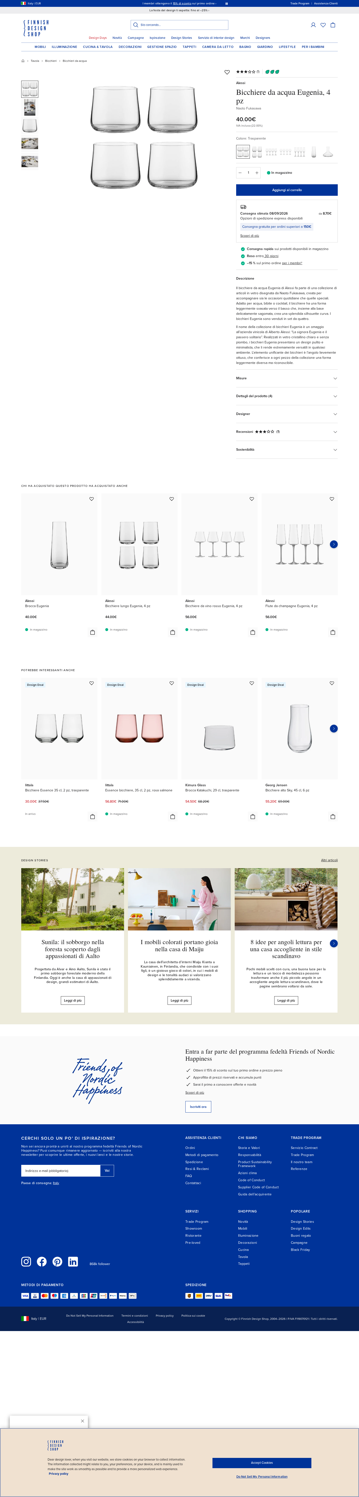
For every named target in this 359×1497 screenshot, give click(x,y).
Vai (107, 1171)
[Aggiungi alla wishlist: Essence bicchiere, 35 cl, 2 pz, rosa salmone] (172, 683)
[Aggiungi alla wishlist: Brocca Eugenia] (92, 499)
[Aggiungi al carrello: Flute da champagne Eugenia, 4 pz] (333, 632)
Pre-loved (193, 1243)
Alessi (240, 83)
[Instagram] (26, 1262)
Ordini (190, 1148)
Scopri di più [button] (249, 236)
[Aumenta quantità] (257, 172)
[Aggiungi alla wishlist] (227, 72)
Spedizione (194, 1162)
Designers (263, 38)
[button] (313, 25)
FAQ (188, 1176)
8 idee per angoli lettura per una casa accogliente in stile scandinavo (286, 949)
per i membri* (292, 263)
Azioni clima (247, 1173)
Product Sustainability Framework (255, 1164)
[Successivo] (334, 943)
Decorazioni (130, 47)
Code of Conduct (251, 1180)
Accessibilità (135, 1322)
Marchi (245, 38)
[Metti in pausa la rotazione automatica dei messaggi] (226, 3)
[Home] (23, 61)
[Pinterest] (57, 1262)
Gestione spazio (162, 47)
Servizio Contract (304, 1148)
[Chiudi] (82, 1421)
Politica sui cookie (193, 1315)
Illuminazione (64, 47)
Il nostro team (301, 1162)
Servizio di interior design (216, 38)
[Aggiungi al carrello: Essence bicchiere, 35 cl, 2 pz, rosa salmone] (173, 816)
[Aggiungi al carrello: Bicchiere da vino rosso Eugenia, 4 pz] (253, 632)
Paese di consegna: (36, 1183)
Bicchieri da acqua (75, 61)
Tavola (35, 61)
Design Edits (301, 1228)
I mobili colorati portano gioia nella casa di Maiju (179, 945)
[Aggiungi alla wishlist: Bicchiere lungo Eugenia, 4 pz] (172, 499)
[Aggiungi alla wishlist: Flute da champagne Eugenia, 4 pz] (332, 499)
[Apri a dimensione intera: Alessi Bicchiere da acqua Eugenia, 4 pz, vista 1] (144, 137)
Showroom (193, 1228)
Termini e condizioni (134, 1315)
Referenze (299, 1169)
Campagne (136, 38)
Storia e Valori (249, 1148)
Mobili (40, 47)
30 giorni (271, 256)
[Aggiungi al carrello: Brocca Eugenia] (92, 632)
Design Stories (181, 38)
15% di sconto (182, 3)
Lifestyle (287, 47)
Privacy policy (165, 1315)
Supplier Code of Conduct (258, 1187)
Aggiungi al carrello (287, 190)
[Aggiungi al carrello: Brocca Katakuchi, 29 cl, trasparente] (253, 816)
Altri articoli (329, 860)
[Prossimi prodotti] (334, 544)
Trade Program (302, 1155)
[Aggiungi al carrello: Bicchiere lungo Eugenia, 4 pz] (173, 632)
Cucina (243, 1250)
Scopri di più (194, 1093)
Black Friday (300, 1250)
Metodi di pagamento (201, 1155)
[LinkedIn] (73, 1262)
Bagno (245, 47)
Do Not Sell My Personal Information (90, 1315)
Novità (117, 38)
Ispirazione (157, 38)
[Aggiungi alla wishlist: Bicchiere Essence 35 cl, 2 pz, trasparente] (92, 683)
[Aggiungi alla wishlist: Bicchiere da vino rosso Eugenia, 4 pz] (252, 499)
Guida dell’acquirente (255, 1194)
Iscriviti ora (198, 1107)
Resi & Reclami (197, 1169)
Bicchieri (51, 61)
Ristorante (193, 1236)
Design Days (98, 38)
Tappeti (189, 47)
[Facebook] (42, 1262)
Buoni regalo (301, 1236)
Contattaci (193, 1183)
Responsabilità (249, 1155)
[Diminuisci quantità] (239, 172)
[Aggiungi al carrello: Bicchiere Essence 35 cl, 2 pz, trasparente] (92, 816)
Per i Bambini (313, 47)
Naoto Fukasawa (248, 108)
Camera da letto (218, 47)
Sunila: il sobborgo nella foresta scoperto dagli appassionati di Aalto (73, 949)
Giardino (265, 47)
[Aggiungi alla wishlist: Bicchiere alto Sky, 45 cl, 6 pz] (332, 683)
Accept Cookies (262, 1463)
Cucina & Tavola (98, 47)
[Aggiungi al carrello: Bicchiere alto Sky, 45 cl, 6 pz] (333, 816)
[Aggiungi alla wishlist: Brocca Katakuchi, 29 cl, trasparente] (252, 683)
